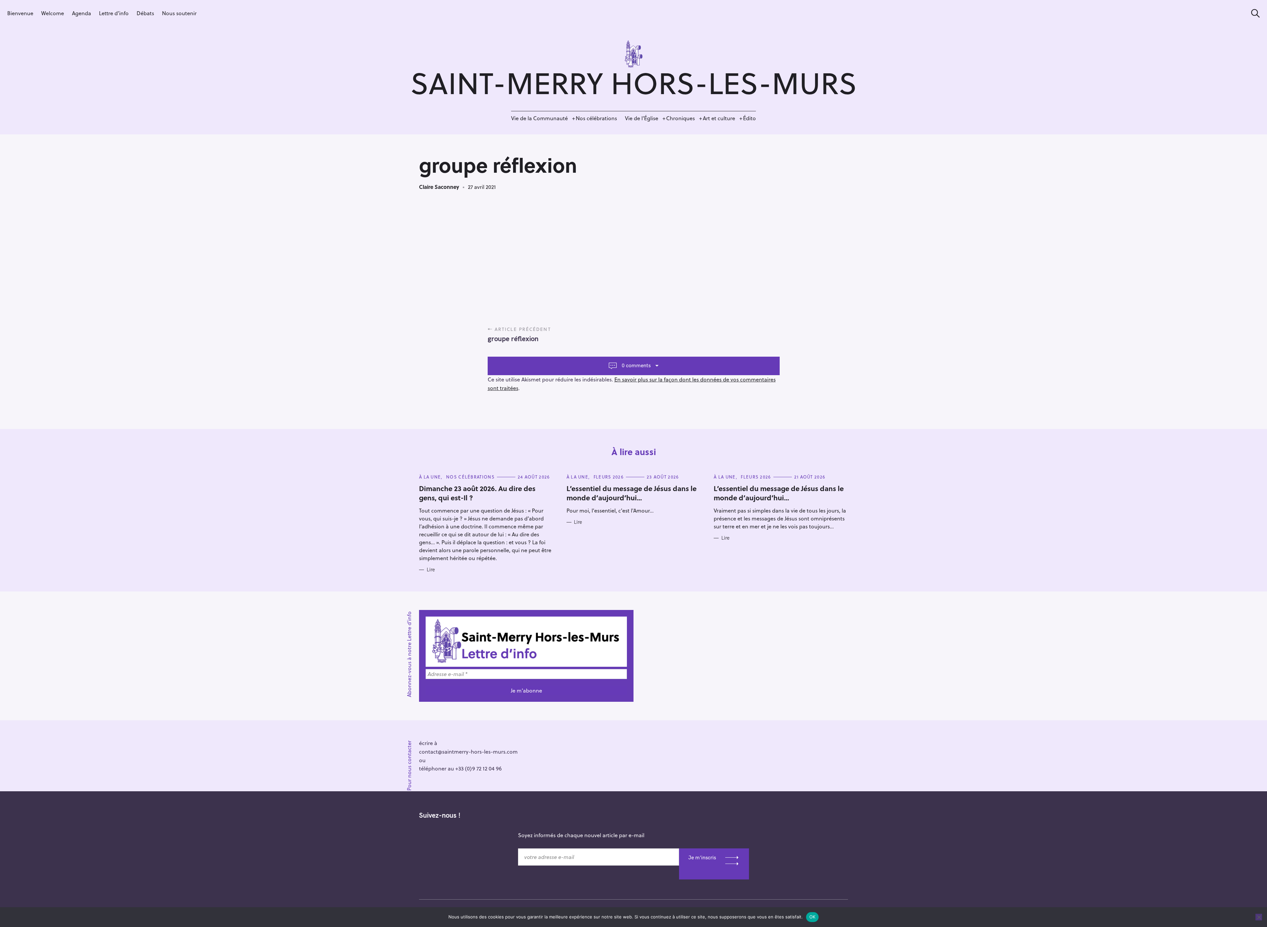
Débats (145, 13)
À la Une (430, 477)
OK (812, 916)
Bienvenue (20, 13)
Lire (431, 570)
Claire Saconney (439, 187)
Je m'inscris (702, 857)
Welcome (52, 13)
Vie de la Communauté (539, 118)
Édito (749, 118)
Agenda (81, 13)
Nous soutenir (179, 13)
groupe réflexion (513, 338)
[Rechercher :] (1253, 13)
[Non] (1258, 917)
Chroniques (680, 118)
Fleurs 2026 (609, 477)
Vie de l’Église (641, 118)
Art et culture (719, 118)
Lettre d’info (114, 13)
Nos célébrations (596, 118)
